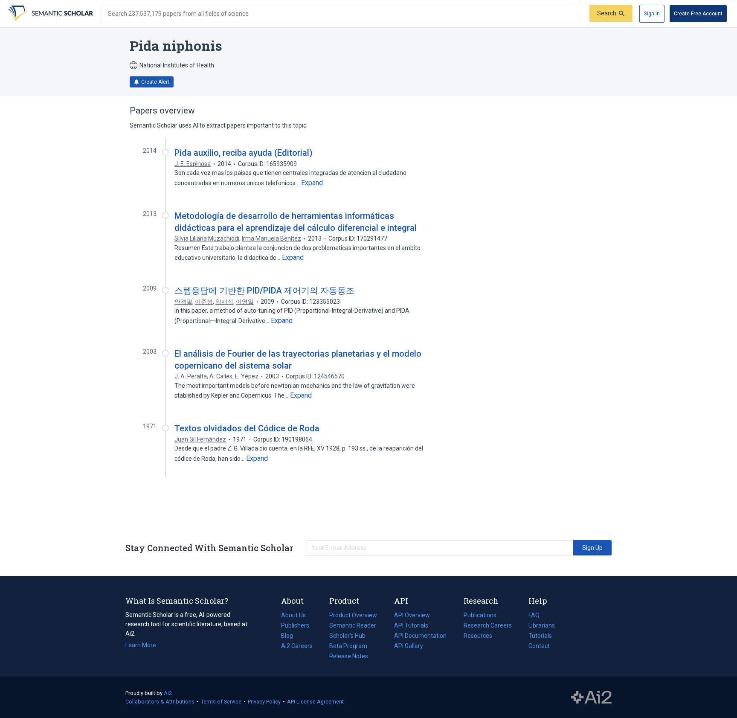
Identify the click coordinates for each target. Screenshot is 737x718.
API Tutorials (411, 625)
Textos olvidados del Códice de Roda (246, 428)
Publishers (295, 625)
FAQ (534, 615)
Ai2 (168, 693)
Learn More (140, 645)
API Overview (412, 615)
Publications (480, 616)
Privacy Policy (264, 701)
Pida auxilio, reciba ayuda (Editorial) (243, 153)
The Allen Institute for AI (591, 697)
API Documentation (420, 636)
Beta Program (348, 645)
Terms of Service (221, 701)
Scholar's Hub (347, 635)
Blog (290, 636)
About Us (293, 615)
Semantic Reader (352, 625)
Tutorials (540, 635)
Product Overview (353, 615)
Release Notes (348, 656)
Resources (478, 636)
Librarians (541, 625)
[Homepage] (49, 14)
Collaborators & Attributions (159, 701)
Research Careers (488, 626)
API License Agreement (315, 701)
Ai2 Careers (297, 646)
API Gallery (408, 645)
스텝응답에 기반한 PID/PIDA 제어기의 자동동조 (264, 290)
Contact (539, 645)
